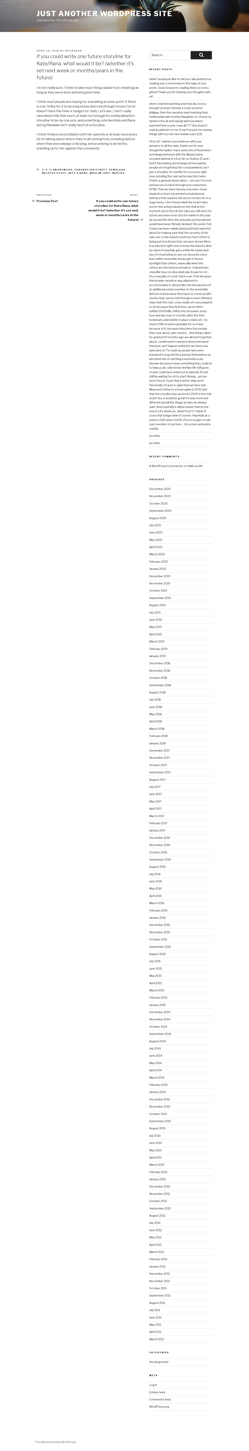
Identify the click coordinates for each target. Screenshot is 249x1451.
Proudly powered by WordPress (55, 1442)
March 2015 (156, 990)
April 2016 (155, 895)
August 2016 (157, 866)
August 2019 (157, 605)
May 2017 (155, 801)
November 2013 (159, 1106)
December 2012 (159, 1186)
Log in (153, 1384)
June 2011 (155, 1317)
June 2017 (155, 794)
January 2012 (157, 1266)
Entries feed (157, 1392)
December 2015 (159, 924)
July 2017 (154, 786)
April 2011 (155, 1331)
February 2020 (158, 561)
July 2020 (155, 525)
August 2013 (157, 1128)
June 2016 (155, 881)
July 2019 (155, 612)
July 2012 (154, 1222)
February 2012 (158, 1259)
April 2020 (155, 547)
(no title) (154, 435)
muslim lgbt (100, 173)
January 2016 (157, 917)
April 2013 (155, 1157)
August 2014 (157, 1041)
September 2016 (160, 859)
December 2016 (159, 837)
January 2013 (157, 1179)
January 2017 (157, 830)
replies (118, 173)
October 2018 (158, 677)
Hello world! (195, 466)
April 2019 (155, 634)
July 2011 (154, 1310)
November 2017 (159, 757)
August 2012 (157, 1215)
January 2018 (157, 743)
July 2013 (154, 1135)
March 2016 (156, 903)
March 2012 (156, 1252)
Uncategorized (158, 1362)
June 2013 (155, 1143)
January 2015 (157, 1005)
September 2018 (160, 685)
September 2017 (160, 772)
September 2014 (160, 1033)
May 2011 (155, 1324)
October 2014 (158, 1026)
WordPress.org (159, 1406)
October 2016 (158, 852)
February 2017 (158, 823)
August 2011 (157, 1302)
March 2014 (156, 1077)
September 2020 (160, 510)
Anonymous (63, 169)
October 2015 (158, 939)
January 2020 (157, 568)
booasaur (73, 50)
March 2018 (156, 728)
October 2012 (158, 1201)
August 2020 (157, 518)
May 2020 (155, 539)
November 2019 (159, 583)
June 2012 (155, 1230)
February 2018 (158, 736)
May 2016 (155, 888)
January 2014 (157, 1092)
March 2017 (156, 816)
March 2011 (156, 1339)
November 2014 (159, 1019)
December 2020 (160, 489)
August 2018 (157, 692)
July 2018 (155, 699)
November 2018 (159, 670)
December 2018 (159, 663)
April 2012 (155, 1244)
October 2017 (158, 765)
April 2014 (155, 1070)
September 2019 (160, 598)
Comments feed (160, 1399)
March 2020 (157, 554)
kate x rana (78, 173)
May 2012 (155, 1237)
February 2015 (158, 997)
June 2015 (155, 968)
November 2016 (159, 845)
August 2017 (157, 779)
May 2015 (155, 975)
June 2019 (155, 619)
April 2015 (155, 983)
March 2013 (156, 1164)
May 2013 (155, 1150)
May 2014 (155, 1063)
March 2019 (156, 641)
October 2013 (158, 1114)
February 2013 (158, 1172)
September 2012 (160, 1208)
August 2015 (157, 954)
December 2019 (159, 576)
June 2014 (155, 1055)
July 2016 (155, 874)
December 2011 (159, 1273)
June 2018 (155, 707)
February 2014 (158, 1084)
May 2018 (155, 714)
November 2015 (159, 932)
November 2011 (159, 1281)
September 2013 (160, 1121)
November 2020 (160, 496)
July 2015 (155, 961)
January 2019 (157, 656)
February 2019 (158, 648)
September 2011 (159, 1295)
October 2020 (158, 503)
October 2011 (158, 1288)
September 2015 (160, 946)
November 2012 (159, 1193)
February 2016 (158, 910)
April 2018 (155, 721)
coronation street (90, 169)
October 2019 (158, 590)
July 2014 (155, 1048)
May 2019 (155, 627)
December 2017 (159, 750)
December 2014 (159, 1012)
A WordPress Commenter (166, 466)
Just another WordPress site (105, 13)
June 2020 (156, 532)
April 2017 (155, 808)
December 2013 (159, 1099)
